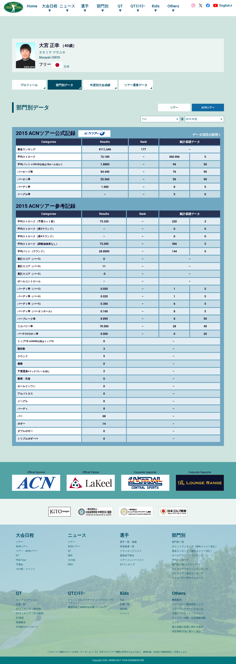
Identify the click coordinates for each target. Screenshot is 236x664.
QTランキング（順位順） (29, 608)
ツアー (174, 107)
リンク (175, 622)
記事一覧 (21, 604)
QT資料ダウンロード (27, 626)
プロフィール (29, 85)
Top (122, 599)
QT (17, 555)
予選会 (19, 564)
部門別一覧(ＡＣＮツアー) (186, 564)
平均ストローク (180, 560)
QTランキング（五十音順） (30, 613)
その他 (71, 560)
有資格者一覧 (127, 546)
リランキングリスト (131, 551)
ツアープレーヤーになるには (187, 608)
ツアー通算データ (135, 85)
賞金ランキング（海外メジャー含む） (192, 551)
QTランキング (127, 564)
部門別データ (64, 85)
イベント (125, 613)
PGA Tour (21, 560)
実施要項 (21, 622)
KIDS (70, 564)
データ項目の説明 (205, 135)
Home (32, 6)
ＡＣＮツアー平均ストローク (187, 578)
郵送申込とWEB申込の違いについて (87, 607)
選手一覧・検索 (128, 541)
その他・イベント (25, 569)
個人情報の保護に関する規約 (187, 626)
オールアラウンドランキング (187, 555)
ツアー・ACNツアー (27, 551)
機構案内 (177, 599)
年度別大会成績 (100, 85)
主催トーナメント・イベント (187, 613)
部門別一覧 (178, 541)
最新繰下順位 (127, 555)
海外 (70, 555)
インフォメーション (27, 599)
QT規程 (20, 617)
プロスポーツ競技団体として (187, 604)
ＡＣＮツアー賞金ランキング (187, 573)
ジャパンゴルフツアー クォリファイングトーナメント (91, 601)
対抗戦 (123, 608)
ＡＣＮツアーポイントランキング (190, 569)
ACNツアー (207, 107)
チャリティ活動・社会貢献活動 (189, 617)
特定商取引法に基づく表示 (186, 631)
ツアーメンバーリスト (132, 560)
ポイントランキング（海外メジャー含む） (195, 546)
